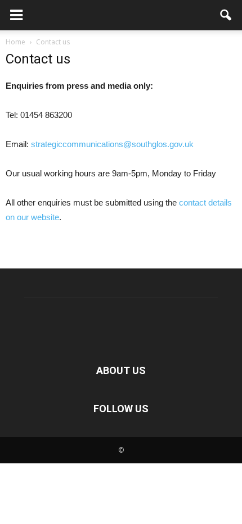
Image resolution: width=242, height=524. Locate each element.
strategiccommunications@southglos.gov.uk (112, 144)
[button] (226, 15)
